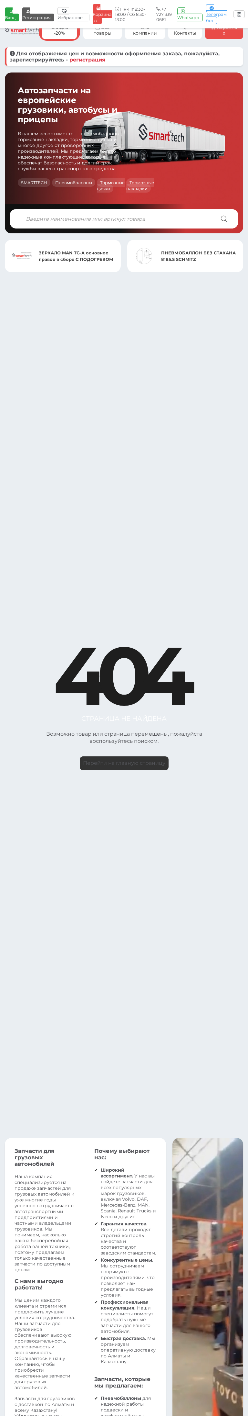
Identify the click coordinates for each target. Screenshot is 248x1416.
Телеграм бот (216, 17)
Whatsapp (188, 17)
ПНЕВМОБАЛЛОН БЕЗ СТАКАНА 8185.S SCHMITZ (198, 256)
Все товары (102, 30)
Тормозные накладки (140, 185)
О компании (145, 30)
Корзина (102, 17)
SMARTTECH (34, 182)
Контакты (185, 33)
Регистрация (36, 17)
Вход (10, 17)
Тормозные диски (111, 185)
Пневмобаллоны (73, 182)
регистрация (87, 60)
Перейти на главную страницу (124, 763)
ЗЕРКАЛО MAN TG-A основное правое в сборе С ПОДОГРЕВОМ (76, 256)
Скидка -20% (59, 30)
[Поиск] (224, 219)
